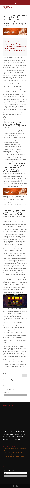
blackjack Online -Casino (15, 201)
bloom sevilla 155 (8, 462)
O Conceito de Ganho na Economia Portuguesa (14, 460)
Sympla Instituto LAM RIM (15, 1)
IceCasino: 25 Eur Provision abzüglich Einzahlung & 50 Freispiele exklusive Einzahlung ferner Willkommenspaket (15, 46)
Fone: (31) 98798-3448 (21, 4)
